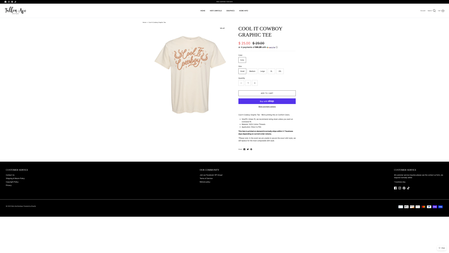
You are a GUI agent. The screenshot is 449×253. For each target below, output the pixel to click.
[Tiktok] (15, 2)
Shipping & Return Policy (15, 178)
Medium (252, 71)
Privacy (9, 185)
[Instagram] (9, 2)
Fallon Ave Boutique (17, 206)
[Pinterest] (12, 2)
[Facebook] (5, 2)
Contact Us (10, 175)
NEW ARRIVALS (216, 10)
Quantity (241, 78)
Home (144, 22)
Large (262, 71)
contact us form (434, 175)
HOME (202, 10)
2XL (280, 71)
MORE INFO (243, 10)
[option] (190, 75)
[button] (258, 47)
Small (242, 71)
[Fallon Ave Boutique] (16, 10)
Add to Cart (267, 93)
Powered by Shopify (30, 206)
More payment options (267, 107)
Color (240, 55)
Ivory (242, 60)
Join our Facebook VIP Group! (211, 175)
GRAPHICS (230, 10)
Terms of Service (206, 178)
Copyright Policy (12, 182)
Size (240, 66)
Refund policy (205, 182)
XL (271, 71)
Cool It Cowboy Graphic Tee (157, 22)
